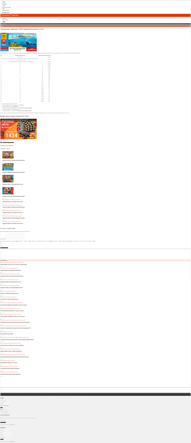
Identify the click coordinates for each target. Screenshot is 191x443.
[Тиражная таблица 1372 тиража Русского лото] (11, 221)
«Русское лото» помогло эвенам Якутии (9, 299)
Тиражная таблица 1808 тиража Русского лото (10, 281)
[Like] (0, 141)
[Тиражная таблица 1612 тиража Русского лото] (11, 199)
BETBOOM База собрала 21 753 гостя (8, 362)
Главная (3, 1)
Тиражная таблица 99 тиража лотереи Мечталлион (13, 207)
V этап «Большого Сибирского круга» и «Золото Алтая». (12, 316)
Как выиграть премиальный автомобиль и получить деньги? (13, 304)
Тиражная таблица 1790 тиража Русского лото (12, 184)
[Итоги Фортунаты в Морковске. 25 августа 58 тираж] (10, 343)
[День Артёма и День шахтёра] (6, 331)
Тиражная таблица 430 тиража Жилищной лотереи (13, 218)
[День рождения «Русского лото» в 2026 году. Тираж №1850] (11, 262)
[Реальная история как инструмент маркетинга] (9, 371)
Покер (3, 8)
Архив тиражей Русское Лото (8, 142)
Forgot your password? (4, 405)
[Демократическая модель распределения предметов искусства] (12, 354)
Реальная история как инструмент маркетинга (10, 374)
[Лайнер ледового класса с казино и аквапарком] (9, 348)
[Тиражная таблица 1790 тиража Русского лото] (8, 182)
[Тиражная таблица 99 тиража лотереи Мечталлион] (12, 205)
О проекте (4, 18)
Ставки (3, 5)
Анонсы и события (5, 10)
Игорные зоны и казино (6, 7)
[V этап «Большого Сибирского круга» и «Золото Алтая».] (11, 314)
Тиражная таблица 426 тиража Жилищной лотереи (13, 196)
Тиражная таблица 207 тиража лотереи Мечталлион (11, 276)
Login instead (12, 424)
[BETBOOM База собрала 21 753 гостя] (7, 360)
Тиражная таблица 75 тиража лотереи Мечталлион (13, 160)
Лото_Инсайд (3, 32)
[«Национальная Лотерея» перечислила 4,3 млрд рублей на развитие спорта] (14, 337)
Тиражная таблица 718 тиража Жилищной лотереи (11, 287)
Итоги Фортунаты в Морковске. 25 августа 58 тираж (12, 345)
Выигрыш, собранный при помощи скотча (9, 293)
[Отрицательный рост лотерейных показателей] (9, 268)
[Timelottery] (9, 15)
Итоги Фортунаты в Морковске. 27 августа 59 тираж (12, 310)
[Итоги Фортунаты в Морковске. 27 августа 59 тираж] (10, 308)
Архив (1, 25)
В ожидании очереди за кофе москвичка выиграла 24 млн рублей (14, 322)
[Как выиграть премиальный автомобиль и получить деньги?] (11, 302)
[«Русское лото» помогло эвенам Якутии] (8, 296)
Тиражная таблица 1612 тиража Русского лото (12, 201)
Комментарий (2, 238)
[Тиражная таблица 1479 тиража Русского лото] (11, 210)
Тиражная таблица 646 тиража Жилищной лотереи (13, 172)
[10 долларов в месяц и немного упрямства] (8, 366)
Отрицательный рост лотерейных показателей (10, 270)
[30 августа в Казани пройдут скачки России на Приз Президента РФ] (13, 325)
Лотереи (3, 2)
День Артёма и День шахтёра (6, 333)
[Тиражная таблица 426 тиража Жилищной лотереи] (8, 194)
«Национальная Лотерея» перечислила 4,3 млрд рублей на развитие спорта (17, 339)
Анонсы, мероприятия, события (8, 391)
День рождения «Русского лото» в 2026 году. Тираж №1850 (13, 264)
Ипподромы (4, 4)
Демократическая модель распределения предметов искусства (14, 356)
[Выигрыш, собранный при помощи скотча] (8, 291)
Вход (4, 12)
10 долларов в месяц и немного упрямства (9, 368)
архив (1, 142)
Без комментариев (15, 32)
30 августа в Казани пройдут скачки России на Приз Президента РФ (15, 328)
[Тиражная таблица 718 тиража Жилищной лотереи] (10, 285)
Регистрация (7, 12)
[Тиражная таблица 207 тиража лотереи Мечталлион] (10, 273)
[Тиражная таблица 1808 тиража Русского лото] (9, 279)
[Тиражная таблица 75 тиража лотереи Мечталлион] (8, 158)
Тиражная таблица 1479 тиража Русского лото (12, 212)
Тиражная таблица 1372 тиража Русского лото (12, 223)
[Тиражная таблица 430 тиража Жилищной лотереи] (12, 215)
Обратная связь (5, 19)
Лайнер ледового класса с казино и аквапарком (11, 351)
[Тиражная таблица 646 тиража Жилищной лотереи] (8, 170)
